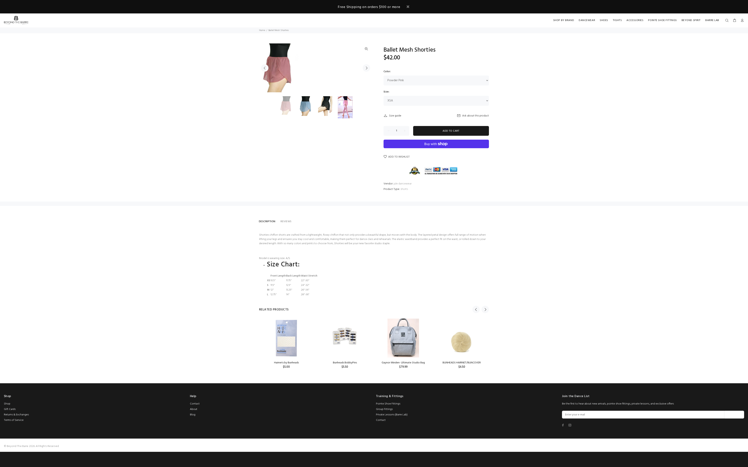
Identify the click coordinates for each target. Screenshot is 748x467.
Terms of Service (14, 420)
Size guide (395, 116)
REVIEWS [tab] (286, 221)
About (193, 409)
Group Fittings (384, 409)
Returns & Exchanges (16, 414)
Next (366, 68)
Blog (192, 414)
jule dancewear (403, 184)
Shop (7, 404)
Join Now (734, 414)
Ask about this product (475, 116)
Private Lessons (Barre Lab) (392, 414)
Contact (195, 404)
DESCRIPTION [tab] (267, 221)
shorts (404, 189)
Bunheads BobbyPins (345, 362)
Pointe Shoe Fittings (388, 404)
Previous (264, 68)
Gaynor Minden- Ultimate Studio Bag (403, 362)
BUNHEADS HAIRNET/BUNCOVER (462, 362)
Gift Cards (10, 409)
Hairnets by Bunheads (286, 362)
